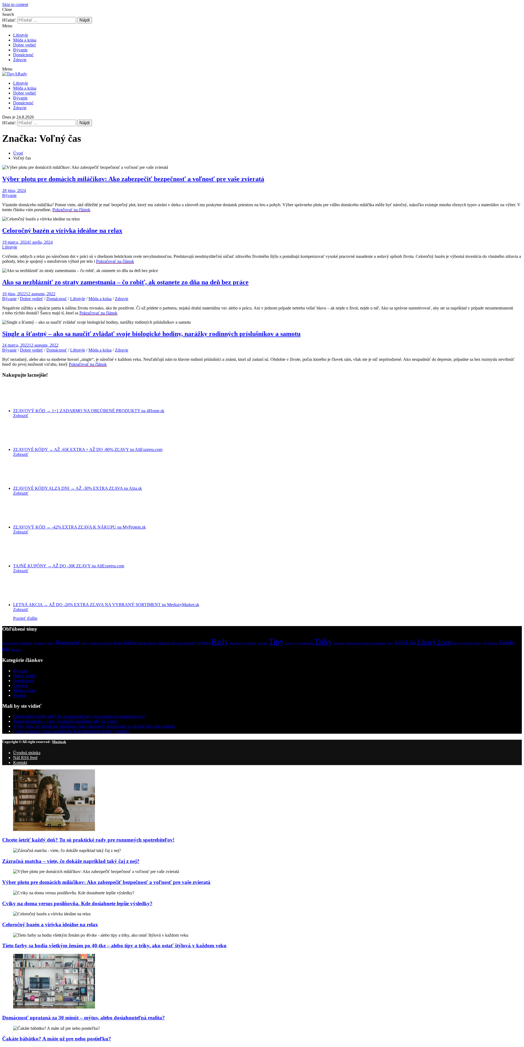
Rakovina (236, 643)
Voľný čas (405, 642)
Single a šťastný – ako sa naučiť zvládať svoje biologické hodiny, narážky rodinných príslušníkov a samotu (151, 333)
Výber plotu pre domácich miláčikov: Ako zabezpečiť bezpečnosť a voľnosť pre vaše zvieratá (133, 178)
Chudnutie (39, 643)
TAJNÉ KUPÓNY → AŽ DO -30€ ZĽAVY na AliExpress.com (68, 566)
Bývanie (20, 50)
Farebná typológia (101, 643)
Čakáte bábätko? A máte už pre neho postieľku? (56, 1039)
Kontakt (20, 762)
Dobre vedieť (24, 45)
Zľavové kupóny (462, 643)
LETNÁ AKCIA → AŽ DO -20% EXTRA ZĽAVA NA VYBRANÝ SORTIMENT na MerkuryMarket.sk (106, 604)
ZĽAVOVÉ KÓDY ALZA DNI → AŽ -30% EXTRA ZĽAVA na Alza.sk (77, 488)
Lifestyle (20, 35)
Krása (118, 643)
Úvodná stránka (26, 752)
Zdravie (19, 59)
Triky (323, 641)
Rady (220, 641)
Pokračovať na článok (71, 209)
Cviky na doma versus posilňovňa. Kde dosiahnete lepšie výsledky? (71, 731)
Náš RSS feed (25, 757)
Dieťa (50, 643)
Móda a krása (24, 40)
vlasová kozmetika (374, 643)
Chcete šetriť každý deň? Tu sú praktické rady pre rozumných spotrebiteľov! (79, 716)
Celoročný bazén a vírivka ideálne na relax (62, 230)
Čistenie (493, 643)
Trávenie (338, 643)
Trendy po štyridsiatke (299, 643)
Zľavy (478, 643)
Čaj (485, 643)
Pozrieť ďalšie (25, 618)
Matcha (142, 643)
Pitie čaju (177, 643)
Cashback (26, 643)
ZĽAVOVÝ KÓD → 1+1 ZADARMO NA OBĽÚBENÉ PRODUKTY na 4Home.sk (88, 410)
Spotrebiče (249, 643)
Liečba (129, 642)
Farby (84, 643)
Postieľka (190, 643)
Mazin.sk (59, 742)
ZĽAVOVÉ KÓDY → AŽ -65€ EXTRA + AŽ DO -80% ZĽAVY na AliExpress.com (87, 449)
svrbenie (262, 643)
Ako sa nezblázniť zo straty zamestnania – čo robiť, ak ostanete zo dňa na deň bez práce (125, 282)
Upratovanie (353, 643)
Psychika (203, 643)
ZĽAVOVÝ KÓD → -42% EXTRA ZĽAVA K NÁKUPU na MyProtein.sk (79, 527)
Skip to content (15, 4)
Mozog (152, 643)
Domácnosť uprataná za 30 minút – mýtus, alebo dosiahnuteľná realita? (83, 1018)
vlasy (390, 643)
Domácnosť (23, 54)
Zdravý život (434, 641)
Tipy (276, 641)
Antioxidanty (10, 643)
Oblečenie (164, 643)
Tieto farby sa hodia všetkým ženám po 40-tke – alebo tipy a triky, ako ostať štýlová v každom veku (114, 945)
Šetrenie (16, 649)
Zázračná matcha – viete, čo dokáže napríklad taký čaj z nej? (65, 721)
